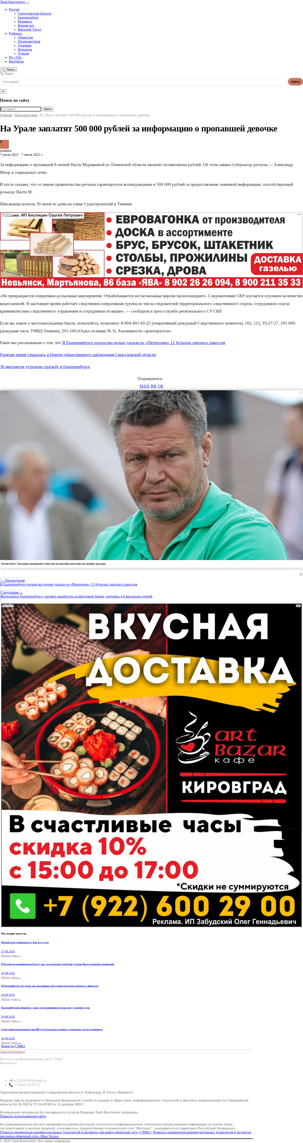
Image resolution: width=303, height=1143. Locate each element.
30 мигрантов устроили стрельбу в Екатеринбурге (45, 366)
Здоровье (24, 45)
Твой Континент (13, 2)
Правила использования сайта (23, 1116)
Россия (14, 9)
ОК (160, 386)
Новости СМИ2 (13, 1046)
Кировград (26, 25)
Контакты (16, 61)
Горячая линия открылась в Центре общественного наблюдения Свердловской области (78, 354)
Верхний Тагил (29, 29)
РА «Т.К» (16, 57)
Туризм (23, 53)
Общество (25, 37)
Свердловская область (34, 13)
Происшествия (29, 41)
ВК (153, 386)
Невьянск (25, 21)
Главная (6, 115)
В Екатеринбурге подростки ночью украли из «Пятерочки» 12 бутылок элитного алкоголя (143, 342)
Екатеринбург (28, 17)
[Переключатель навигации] (28, 3)
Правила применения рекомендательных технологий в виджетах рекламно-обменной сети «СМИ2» (76, 1132)
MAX (145, 386)
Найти (295, 81)
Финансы (25, 49)
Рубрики (15, 33)
